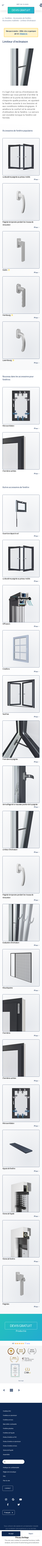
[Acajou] (4, 1391)
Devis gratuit (21, 10)
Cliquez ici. (24, 34)
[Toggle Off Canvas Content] (3, 5)
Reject (31, 1533)
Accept (11, 1533)
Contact (8, 1488)
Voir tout (20, 1380)
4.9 (21, 1343)
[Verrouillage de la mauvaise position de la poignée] (19, 1391)
